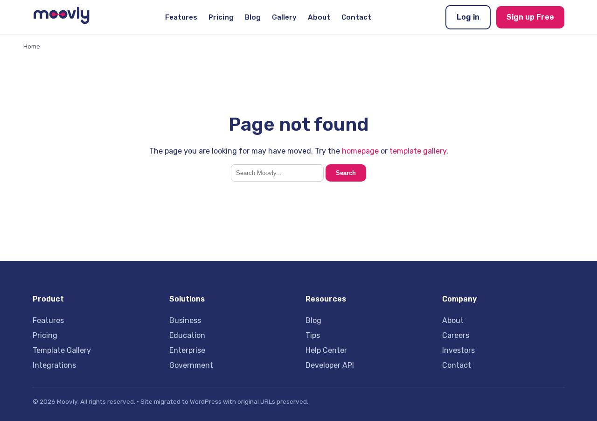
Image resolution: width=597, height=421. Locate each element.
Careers (455, 335)
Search (346, 172)
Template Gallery (62, 350)
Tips (312, 335)
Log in (468, 17)
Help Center (326, 350)
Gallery (284, 17)
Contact (356, 17)
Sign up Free (530, 17)
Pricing (221, 17)
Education (187, 335)
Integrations (54, 365)
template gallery (417, 151)
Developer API (329, 365)
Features (181, 17)
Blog (253, 17)
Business (185, 320)
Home (31, 46)
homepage (360, 151)
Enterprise (187, 350)
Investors (458, 350)
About (319, 17)
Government (191, 365)
